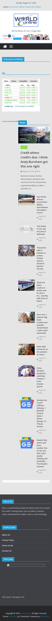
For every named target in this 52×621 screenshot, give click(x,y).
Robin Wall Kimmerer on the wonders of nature (42, 350)
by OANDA (15, 121)
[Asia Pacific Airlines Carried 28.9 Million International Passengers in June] (26, 208)
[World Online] (5, 46)
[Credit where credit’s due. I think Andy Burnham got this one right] (34, 135)
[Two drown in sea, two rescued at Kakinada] (26, 233)
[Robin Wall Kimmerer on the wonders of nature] (26, 354)
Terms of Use (7, 545)
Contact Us (6, 551)
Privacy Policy (8, 540)
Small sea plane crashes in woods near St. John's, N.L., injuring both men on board (42, 291)
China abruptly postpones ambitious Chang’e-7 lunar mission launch (41, 377)
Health (24, 147)
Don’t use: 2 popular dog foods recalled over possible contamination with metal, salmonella (42, 323)
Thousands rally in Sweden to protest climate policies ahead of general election (41, 258)
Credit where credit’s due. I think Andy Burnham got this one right (34, 159)
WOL (38, 171)
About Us (6, 535)
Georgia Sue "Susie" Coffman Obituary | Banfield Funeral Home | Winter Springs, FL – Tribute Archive (42, 413)
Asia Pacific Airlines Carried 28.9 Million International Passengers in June (42, 205)
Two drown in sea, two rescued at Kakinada (41, 230)
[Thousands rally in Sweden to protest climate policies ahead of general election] (26, 261)
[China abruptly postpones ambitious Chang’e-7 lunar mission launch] (26, 380)
